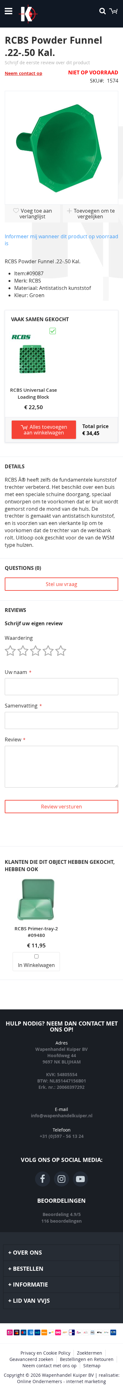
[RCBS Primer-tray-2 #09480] (36, 879)
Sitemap (92, 1366)
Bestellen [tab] (28, 1269)
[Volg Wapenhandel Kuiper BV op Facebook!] (42, 1179)
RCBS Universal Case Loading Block (33, 393)
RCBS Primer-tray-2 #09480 (36, 932)
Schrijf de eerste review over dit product (47, 62)
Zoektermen (89, 1353)
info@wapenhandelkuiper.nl (61, 1116)
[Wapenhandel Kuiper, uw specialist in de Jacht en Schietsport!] (37, 13)
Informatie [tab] (30, 1284)
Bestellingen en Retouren (87, 1359)
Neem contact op (23, 73)
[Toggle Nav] (8, 11)
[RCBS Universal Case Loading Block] (33, 329)
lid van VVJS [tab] (31, 1301)
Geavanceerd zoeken (31, 1359)
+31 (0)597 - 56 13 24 (62, 1136)
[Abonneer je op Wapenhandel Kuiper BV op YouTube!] (80, 1179)
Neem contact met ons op (49, 1366)
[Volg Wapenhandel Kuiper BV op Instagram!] (61, 1179)
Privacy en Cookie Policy (45, 1353)
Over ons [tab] (27, 1253)
